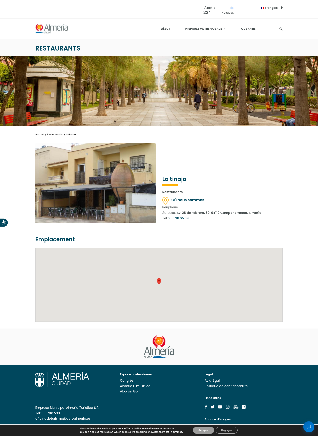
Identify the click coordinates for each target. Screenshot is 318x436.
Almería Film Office (135, 386)
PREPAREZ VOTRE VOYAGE (203, 29)
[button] (206, 407)
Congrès (126, 380)
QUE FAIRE (248, 29)
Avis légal (212, 380)
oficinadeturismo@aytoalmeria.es (63, 418)
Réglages (226, 430)
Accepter (203, 430)
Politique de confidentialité (226, 386)
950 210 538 (50, 413)
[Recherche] (281, 29)
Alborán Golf (130, 391)
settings (177, 432)
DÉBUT (165, 29)
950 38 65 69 (178, 218)
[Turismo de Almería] (51, 29)
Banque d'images (218, 419)
